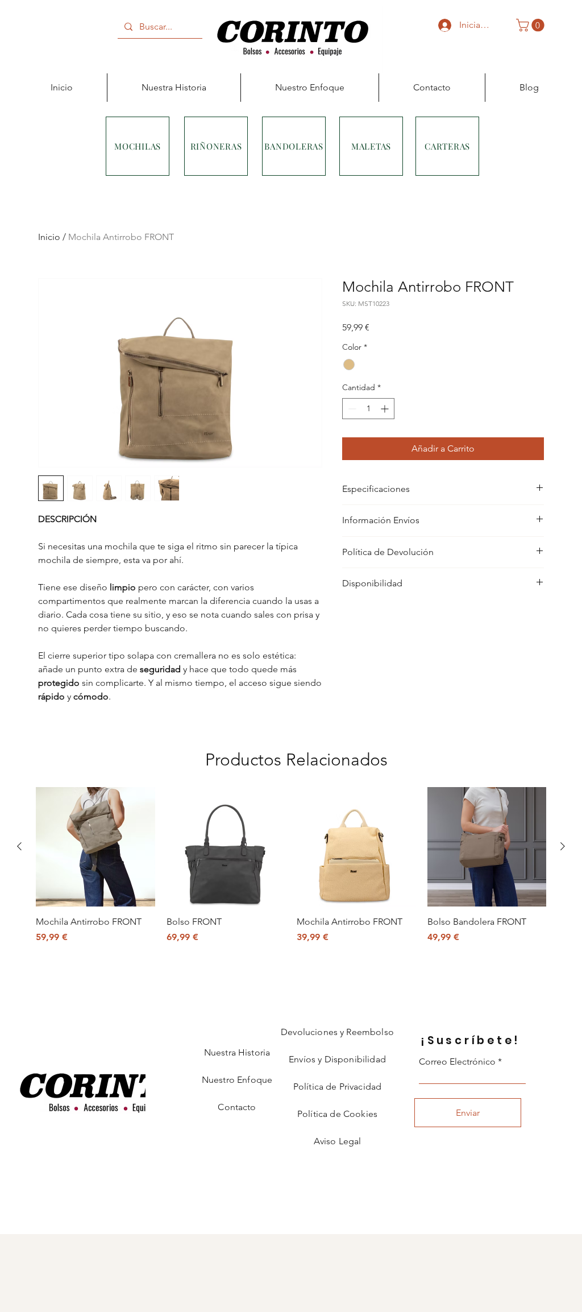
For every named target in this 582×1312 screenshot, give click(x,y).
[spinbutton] (368, 409)
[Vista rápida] (95, 847)
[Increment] (386, 409)
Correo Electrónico (457, 1061)
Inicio (49, 236)
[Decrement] (351, 409)
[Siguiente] (562, 846)
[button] (531, 25)
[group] (291, 866)
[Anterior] (19, 846)
